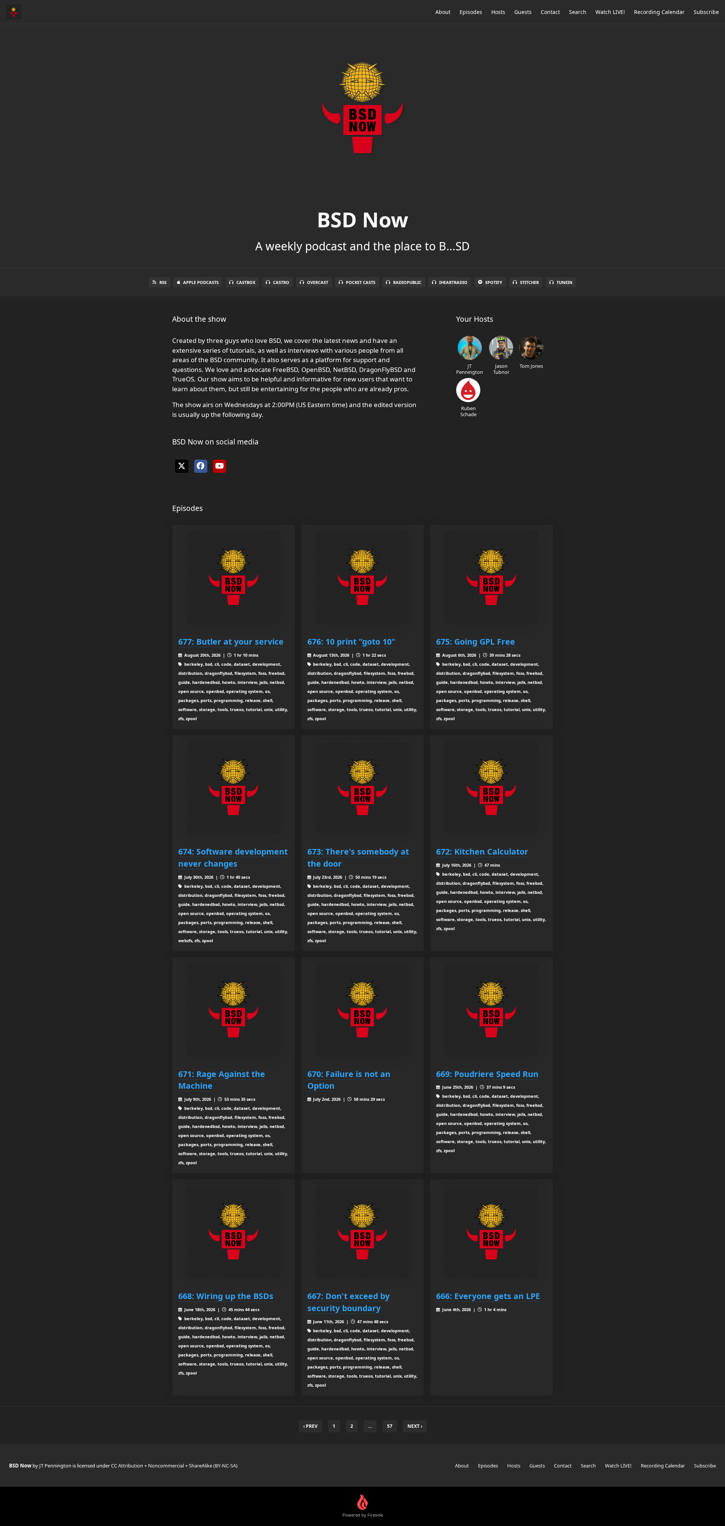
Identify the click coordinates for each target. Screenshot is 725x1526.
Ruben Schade (468, 411)
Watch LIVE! (610, 11)
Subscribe (706, 11)
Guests (523, 11)
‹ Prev (310, 1426)
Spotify (493, 282)
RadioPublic (407, 282)
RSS (163, 282)
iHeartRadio (453, 282)
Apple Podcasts (201, 282)
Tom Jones (531, 366)
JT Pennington (469, 369)
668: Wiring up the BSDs (225, 1295)
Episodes (471, 11)
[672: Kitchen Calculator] (491, 787)
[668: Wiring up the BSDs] (233, 1231)
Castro (281, 282)
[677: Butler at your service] (233, 577)
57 (389, 1426)
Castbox (245, 282)
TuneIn (564, 282)
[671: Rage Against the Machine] (233, 1009)
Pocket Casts (360, 282)
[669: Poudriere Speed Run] (491, 1009)
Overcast (317, 282)
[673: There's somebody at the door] (362, 787)
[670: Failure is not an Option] (362, 1009)
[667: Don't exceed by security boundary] (362, 1231)
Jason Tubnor (501, 369)
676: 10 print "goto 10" (351, 641)
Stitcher (529, 282)
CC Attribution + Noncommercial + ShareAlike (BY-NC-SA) (174, 1465)
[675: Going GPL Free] (491, 577)
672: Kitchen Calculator (482, 851)
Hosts (498, 11)
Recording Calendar (659, 11)
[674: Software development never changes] (233, 787)
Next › (414, 1426)
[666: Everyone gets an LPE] (491, 1231)
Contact (550, 11)
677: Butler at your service (231, 641)
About (442, 11)
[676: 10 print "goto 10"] (362, 577)
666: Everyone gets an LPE (488, 1295)
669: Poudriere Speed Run (487, 1073)
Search (577, 11)
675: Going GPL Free (475, 641)
